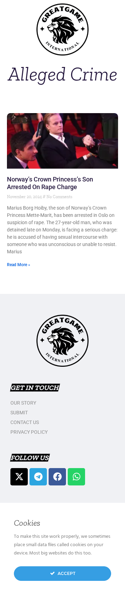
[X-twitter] (19, 476)
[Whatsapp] (76, 476)
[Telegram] (38, 476)
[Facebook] (57, 476)
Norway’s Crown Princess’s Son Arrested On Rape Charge (50, 183)
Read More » (18, 264)
